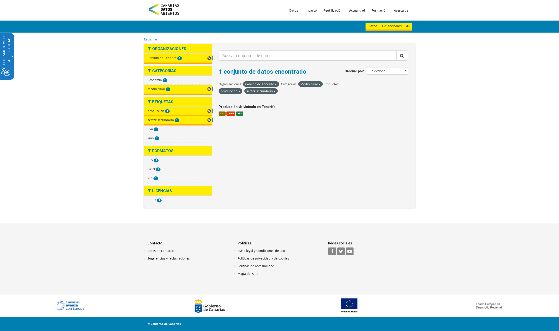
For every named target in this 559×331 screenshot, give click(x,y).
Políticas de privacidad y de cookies (263, 258)
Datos (293, 10)
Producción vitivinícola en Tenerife (247, 107)
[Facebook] (332, 251)
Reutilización (333, 10)
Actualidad (357, 10)
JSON (231, 113)
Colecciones (392, 26)
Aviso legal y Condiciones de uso (261, 251)
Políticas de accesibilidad (256, 266)
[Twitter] (341, 251)
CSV (222, 113)
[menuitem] (293, 10)
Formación (379, 10)
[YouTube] (350, 251)
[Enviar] (402, 56)
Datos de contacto (160, 251)
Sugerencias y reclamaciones (168, 258)
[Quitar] (276, 84)
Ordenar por (354, 71)
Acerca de (401, 10)
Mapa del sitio (248, 274)
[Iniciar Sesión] (408, 26)
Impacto (311, 10)
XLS (240, 113)
